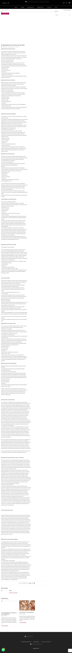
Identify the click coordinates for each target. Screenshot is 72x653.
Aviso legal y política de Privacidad (26, 641)
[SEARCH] (70, 15)
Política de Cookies (36, 641)
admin (13, 46)
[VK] (24, 583)
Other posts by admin (13, 592)
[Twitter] (20, 583)
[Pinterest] (26, 583)
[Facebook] (22, 583)
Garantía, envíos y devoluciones (46, 641)
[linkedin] (30, 583)
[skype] (34, 583)
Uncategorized (5, 13)
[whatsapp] (32, 583)
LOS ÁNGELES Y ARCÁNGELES (26, 612)
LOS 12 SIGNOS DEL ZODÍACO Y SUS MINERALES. (9, 613)
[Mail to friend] (28, 583)
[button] (4, 3)
